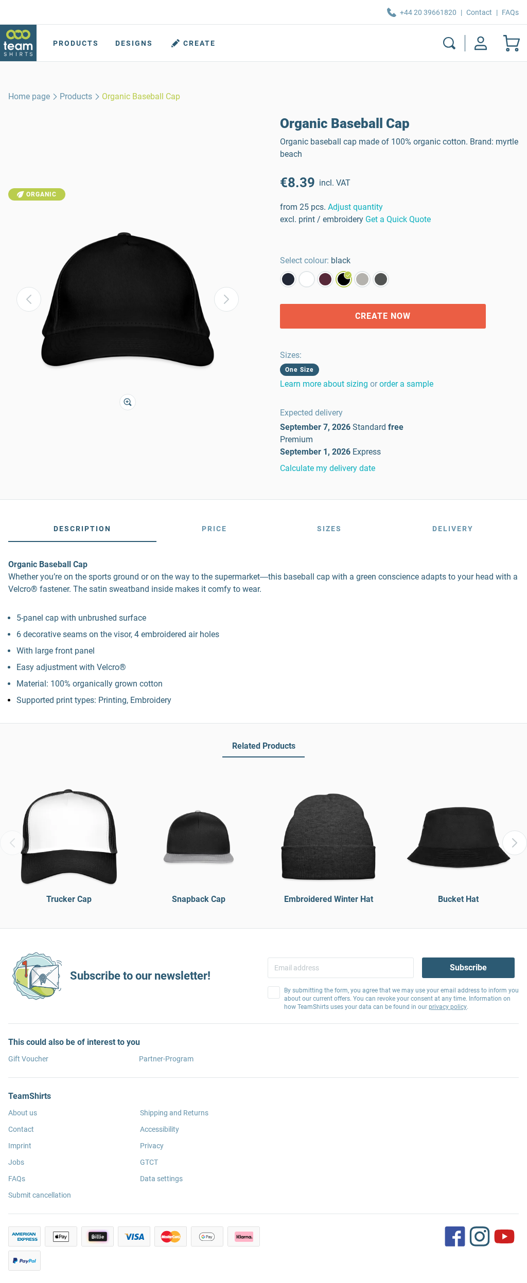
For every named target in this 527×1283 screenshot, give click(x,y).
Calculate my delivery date (327, 468)
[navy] (288, 279)
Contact (479, 12)
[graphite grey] (381, 279)
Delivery (452, 529)
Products (76, 43)
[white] (306, 279)
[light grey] (362, 279)
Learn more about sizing (324, 384)
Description (82, 529)
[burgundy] (325, 279)
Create (199, 43)
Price (214, 529)
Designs (134, 43)
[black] (344, 279)
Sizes (329, 529)
